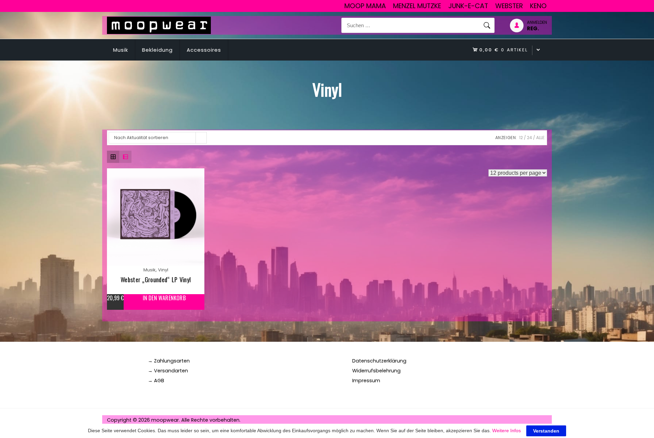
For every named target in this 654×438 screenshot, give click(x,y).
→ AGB (156, 380)
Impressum (366, 380)
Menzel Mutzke (417, 6)
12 (521, 137)
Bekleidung (157, 49)
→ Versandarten (168, 370)
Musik (120, 49)
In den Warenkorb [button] (164, 298)
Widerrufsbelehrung (376, 370)
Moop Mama (365, 6)
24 (529, 137)
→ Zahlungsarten (169, 360)
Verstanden (546, 431)
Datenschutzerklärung (379, 360)
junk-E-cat (468, 6)
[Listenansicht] (125, 157)
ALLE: (540, 137)
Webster (509, 6)
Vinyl (163, 270)
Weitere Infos (506, 430)
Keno (538, 6)
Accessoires (204, 49)
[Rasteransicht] (113, 157)
